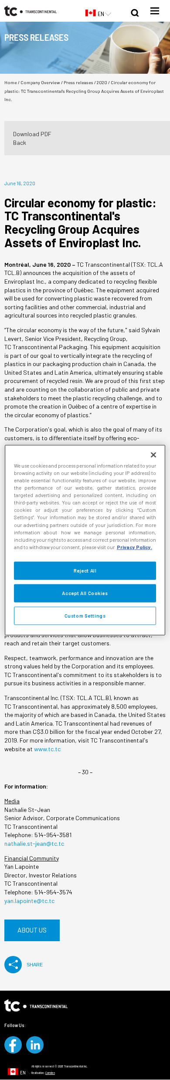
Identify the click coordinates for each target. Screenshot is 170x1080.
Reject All (85, 570)
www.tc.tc (47, 749)
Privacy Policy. (134, 547)
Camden (50, 1072)
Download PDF (32, 133)
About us (32, 930)
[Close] (153, 455)
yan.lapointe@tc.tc (29, 900)
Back (19, 142)
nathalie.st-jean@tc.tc (34, 843)
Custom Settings (85, 615)
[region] (85, 540)
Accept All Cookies (85, 593)
